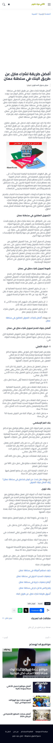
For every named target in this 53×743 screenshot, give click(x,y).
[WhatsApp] (20, 610)
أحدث (47, 637)
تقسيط (34, 14)
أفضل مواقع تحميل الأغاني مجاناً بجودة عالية (19, 687)
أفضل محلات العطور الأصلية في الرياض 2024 (17, 715)
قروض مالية (31, 603)
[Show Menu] (49, 4)
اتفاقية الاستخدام (27, 731)
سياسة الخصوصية (41, 731)
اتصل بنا (8, 731)
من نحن (15, 731)
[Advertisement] (26, 43)
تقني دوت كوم (17, 736)
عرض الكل (8, 618)
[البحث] (4, 4)
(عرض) (29, 85)
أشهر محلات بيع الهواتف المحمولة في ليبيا (20, 701)
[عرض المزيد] (14, 610)
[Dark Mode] (9, 4)
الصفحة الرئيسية (45, 14)
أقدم (6, 637)
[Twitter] (26, 610)
